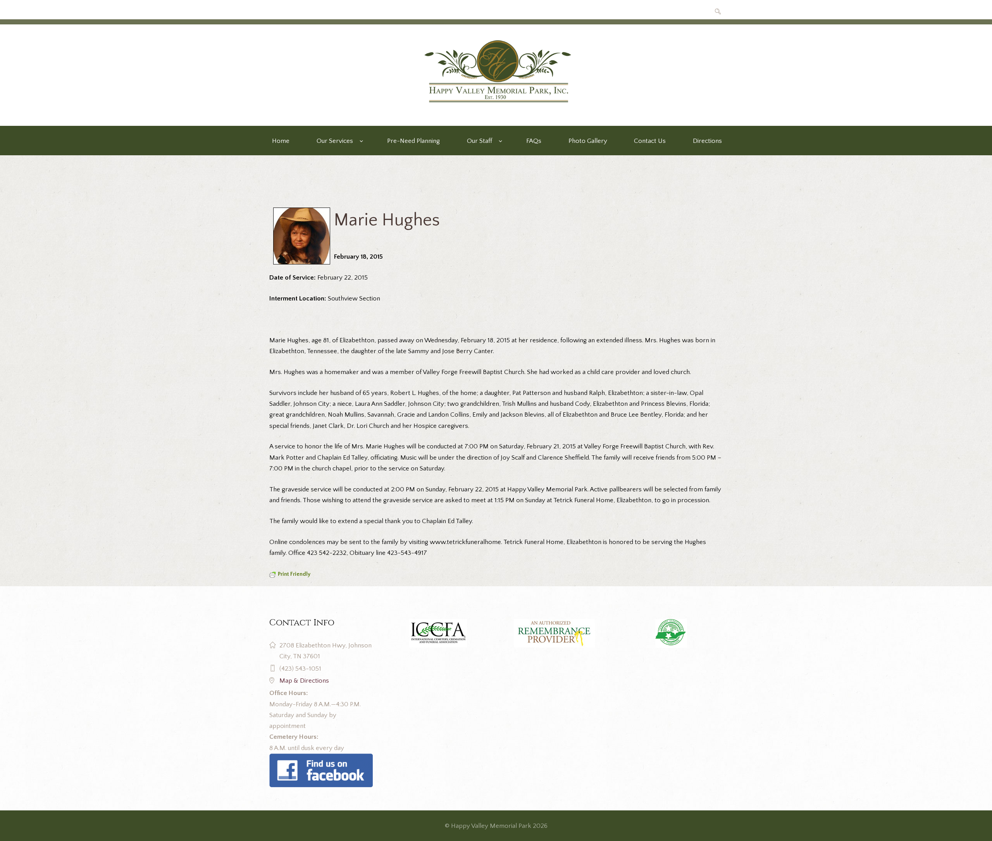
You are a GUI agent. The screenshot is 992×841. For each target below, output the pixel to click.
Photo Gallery (587, 140)
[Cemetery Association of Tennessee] (671, 633)
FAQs (533, 140)
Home (280, 140)
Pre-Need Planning (413, 140)
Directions (707, 140)
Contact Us (650, 140)
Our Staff (479, 140)
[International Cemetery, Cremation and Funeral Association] (321, 758)
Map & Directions (304, 680)
